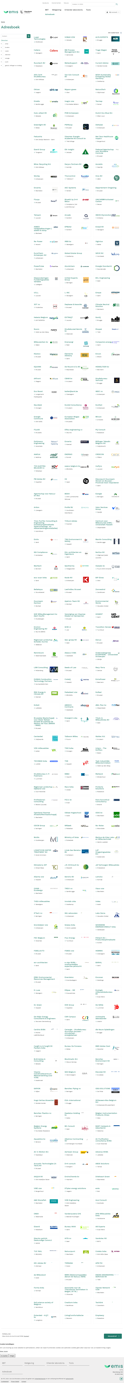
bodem (7, 47)
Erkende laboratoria (74, 10)
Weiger (12, 1368)
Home (3, 22)
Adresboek (50, 14)
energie (7, 58)
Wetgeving (56, 10)
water (7, 51)
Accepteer (4, 1368)
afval (6, 43)
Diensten (4, 40)
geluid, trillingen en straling (13, 65)
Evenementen (56, 3)
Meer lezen (4, 1364)
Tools (88, 10)
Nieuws (66, 3)
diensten (7, 54)
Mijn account (112, 12)
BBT (47, 10)
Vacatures (45, 3)
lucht (6, 62)
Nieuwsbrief (112, 1349)
